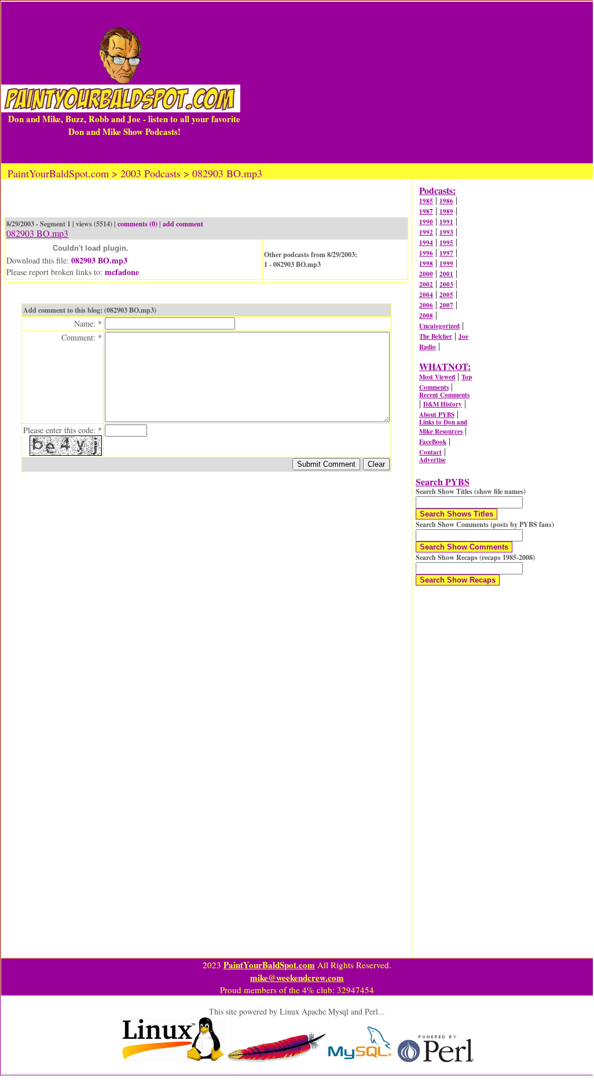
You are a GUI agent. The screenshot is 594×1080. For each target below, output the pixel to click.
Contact (430, 452)
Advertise (432, 459)
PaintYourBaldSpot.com (269, 964)
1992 (426, 232)
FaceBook (432, 441)
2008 (426, 315)
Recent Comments (444, 395)
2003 (446, 284)
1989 (446, 211)
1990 (426, 221)
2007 (446, 305)
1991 (446, 221)
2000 (426, 274)
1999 (446, 263)
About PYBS (436, 414)
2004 (426, 294)
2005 (446, 294)
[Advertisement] (416, 82)
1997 (446, 253)
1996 (426, 253)
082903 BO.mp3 (99, 260)
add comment (183, 224)
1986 (446, 201)
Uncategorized (439, 326)
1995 (446, 242)
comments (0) (137, 224)
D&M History (442, 404)
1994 (426, 242)
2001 (446, 274)
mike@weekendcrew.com (297, 977)
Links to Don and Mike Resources (443, 427)
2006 (426, 305)
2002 (426, 284)
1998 (426, 263)
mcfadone (122, 272)
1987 (426, 211)
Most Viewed (437, 377)
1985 (426, 201)
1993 (446, 232)
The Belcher (435, 336)
